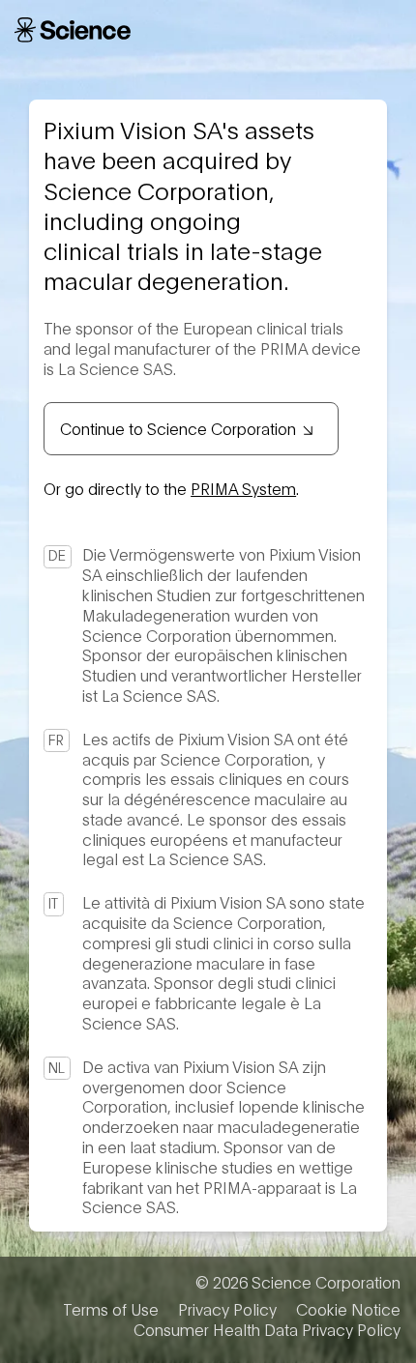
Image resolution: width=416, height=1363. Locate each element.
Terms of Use (111, 1309)
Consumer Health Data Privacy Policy (267, 1329)
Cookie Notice (348, 1309)
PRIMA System (243, 488)
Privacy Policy (227, 1309)
